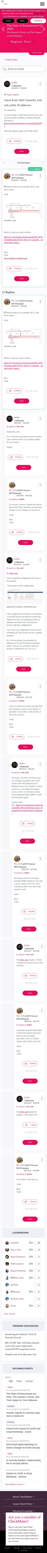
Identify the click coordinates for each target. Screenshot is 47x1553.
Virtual (10, 1387)
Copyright (17, 1548)
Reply (22, 151)
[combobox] (23, 69)
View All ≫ (9, 1314)
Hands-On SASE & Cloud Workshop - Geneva (19, 1475)
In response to (15, 426)
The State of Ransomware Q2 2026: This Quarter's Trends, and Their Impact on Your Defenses (22, 1396)
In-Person (11, 1406)
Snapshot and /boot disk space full (20, 1354)
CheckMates (14, 1484)
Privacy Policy (39, 13)
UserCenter (23, 1550)
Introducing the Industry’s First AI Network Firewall (20, 1336)
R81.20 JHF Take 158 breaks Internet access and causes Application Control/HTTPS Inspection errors (22, 1346)
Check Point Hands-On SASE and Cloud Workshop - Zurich (23, 1430)
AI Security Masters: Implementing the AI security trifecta (23, 1462)
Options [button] (42, 60)
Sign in (11, 1527)
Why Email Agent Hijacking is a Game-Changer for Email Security (23, 1446)
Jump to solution (13, 95)
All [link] (11, 1381)
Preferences (38, 21)
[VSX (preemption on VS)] (43, 162)
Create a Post (36, 53)
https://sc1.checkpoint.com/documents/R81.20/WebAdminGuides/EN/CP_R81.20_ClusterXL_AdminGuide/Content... (23, 240)
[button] (8, 20)
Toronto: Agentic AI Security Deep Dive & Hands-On (23, 1414)
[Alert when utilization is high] (4, 162)
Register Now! (21, 41)
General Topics (11, 60)
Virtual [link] (18, 1381)
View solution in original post (15, 258)
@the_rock (13, 573)
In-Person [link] (29, 1381)
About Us (38, 1548)
